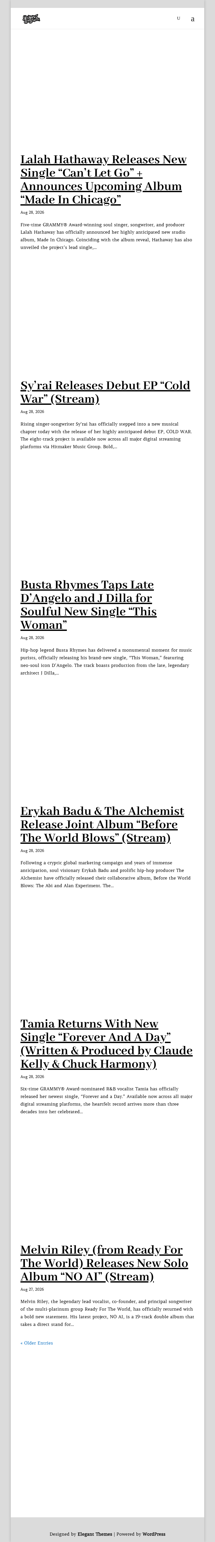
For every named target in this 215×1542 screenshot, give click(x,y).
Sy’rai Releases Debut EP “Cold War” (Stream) (105, 392)
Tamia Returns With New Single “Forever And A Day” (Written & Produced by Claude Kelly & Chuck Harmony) (106, 1044)
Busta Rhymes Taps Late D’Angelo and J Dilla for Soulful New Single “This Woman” (88, 605)
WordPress (154, 1534)
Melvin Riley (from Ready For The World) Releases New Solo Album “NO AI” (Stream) (104, 1263)
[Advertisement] (107, 1384)
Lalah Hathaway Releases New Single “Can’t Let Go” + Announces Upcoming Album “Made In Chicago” (103, 180)
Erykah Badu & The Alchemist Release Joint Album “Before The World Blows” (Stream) (102, 825)
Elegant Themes (95, 1534)
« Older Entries (36, 1343)
